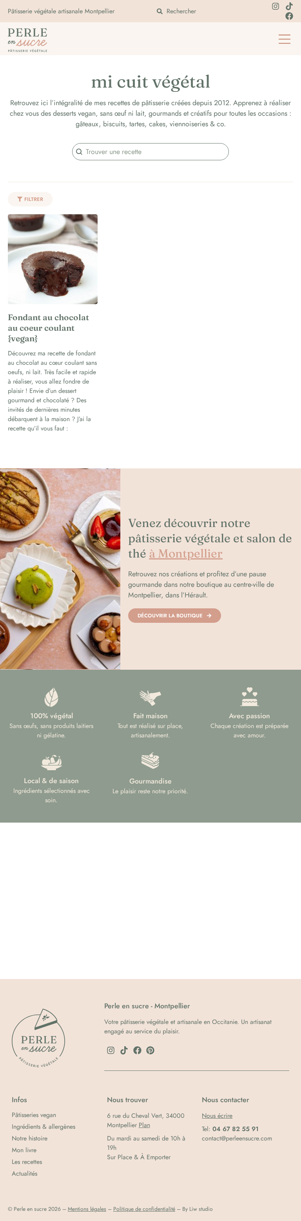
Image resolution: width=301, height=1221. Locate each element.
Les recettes (27, 1162)
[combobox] (202, 11)
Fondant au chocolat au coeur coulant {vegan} (48, 328)
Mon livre (24, 1150)
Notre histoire (29, 1138)
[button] (284, 39)
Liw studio (201, 1209)
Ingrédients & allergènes (43, 1127)
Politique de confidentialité (144, 1209)
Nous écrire (217, 1115)
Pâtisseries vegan (34, 1115)
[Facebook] (289, 16)
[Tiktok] (289, 6)
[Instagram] (275, 6)
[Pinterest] (150, 1050)
